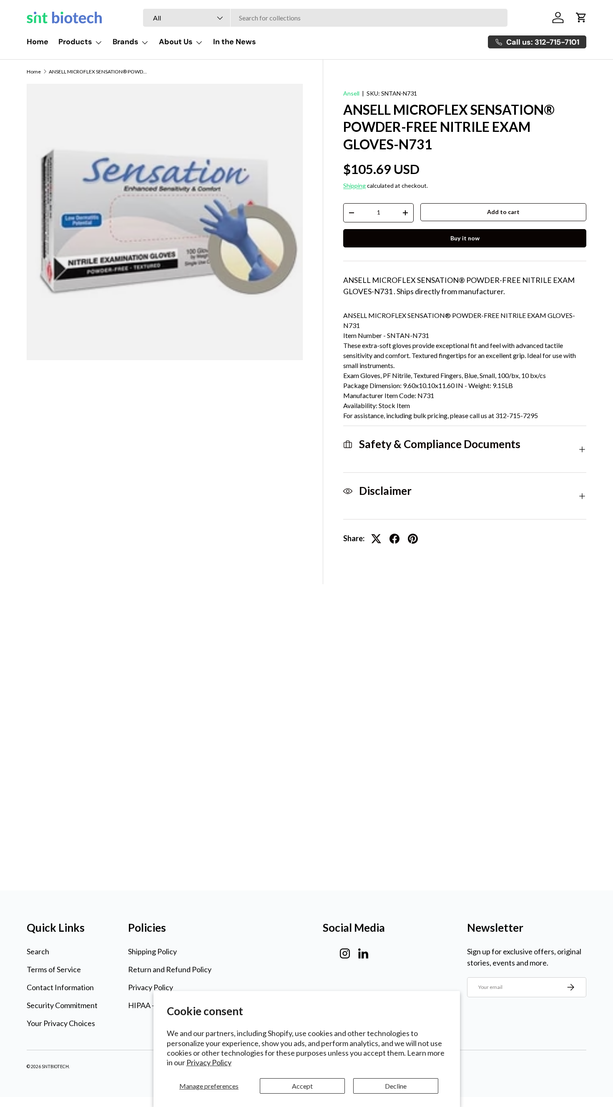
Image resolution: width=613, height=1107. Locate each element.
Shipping (354, 185)
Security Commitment (62, 1005)
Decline (396, 1086)
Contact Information (60, 987)
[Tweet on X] (376, 539)
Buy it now (465, 238)
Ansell (351, 93)
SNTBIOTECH (55, 1066)
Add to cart (503, 211)
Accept (302, 1086)
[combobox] (325, 18)
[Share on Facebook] (394, 539)
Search (38, 951)
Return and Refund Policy (169, 969)
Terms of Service (54, 969)
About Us (176, 42)
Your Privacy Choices (61, 1023)
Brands (125, 42)
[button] (581, 17)
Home (37, 42)
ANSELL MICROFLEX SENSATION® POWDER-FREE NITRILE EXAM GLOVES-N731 (99, 71)
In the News (234, 42)
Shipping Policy (152, 951)
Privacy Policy (208, 1062)
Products (75, 42)
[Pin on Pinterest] (413, 539)
